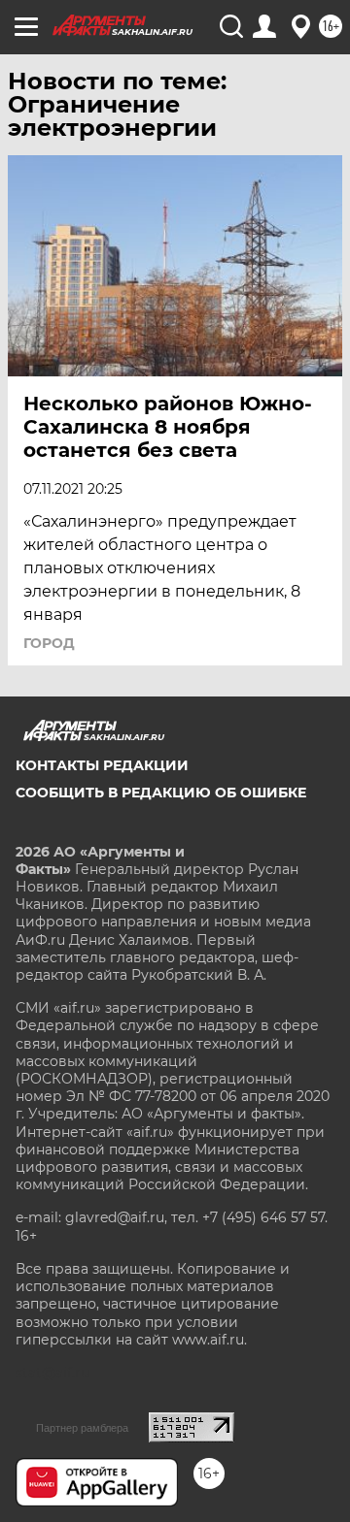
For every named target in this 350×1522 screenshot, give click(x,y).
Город (49, 643)
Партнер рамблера (82, 1428)
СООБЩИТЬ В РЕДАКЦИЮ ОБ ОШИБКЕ (161, 792)
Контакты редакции (102, 765)
